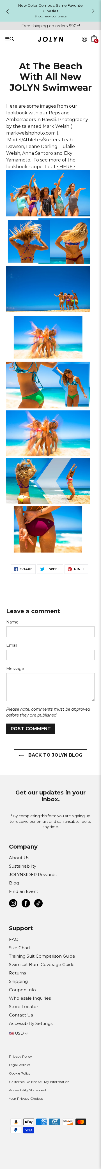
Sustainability (22, 866)
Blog (14, 883)
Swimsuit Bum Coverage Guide (42, 964)
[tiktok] (38, 904)
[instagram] (13, 904)
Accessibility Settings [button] (30, 1023)
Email (11, 645)
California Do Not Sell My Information (39, 1082)
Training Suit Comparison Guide (42, 956)
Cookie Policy (20, 1073)
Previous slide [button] (7, 11)
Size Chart (19, 947)
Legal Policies (19, 1065)
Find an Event (23, 891)
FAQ (14, 939)
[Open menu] (23, 38)
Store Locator (23, 1006)
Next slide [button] (93, 11)
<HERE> (66, 166)
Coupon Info (22, 989)
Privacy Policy (20, 1056)
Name (12, 622)
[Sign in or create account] (84, 39)
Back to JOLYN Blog (54, 755)
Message (15, 668)
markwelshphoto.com (31, 133)
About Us (19, 857)
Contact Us (21, 1015)
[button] (94, 45)
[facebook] (26, 904)
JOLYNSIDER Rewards (32, 874)
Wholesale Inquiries (30, 998)
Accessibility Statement (28, 1090)
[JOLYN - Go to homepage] (50, 40)
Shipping (18, 981)
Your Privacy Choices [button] (26, 1098)
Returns (17, 973)
